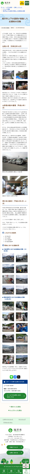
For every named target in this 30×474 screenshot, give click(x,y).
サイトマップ (22, 419)
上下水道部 (9, 7)
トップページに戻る (16, 410)
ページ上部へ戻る (26, 461)
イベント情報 (6, 9)
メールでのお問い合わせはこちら (14, 396)
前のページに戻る (16, 407)
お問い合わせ (14, 453)
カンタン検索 (19, 472)
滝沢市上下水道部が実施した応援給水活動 (14, 11)
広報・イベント (18, 7)
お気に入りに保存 (26, 467)
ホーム (2, 7)
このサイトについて (8, 419)
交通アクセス (14, 447)
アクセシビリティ (8, 422)
